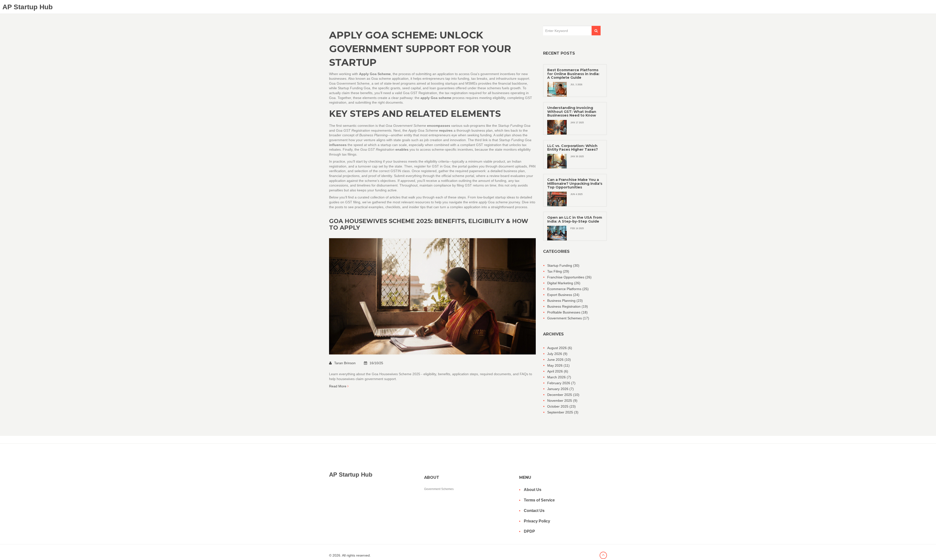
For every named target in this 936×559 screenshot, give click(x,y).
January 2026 (560, 389)
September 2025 (562, 412)
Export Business (563, 295)
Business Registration (567, 306)
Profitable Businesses (567, 312)
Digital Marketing (563, 283)
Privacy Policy (537, 521)
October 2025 (561, 406)
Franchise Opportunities (569, 277)
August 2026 (559, 348)
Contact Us (534, 511)
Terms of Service (539, 500)
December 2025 (563, 395)
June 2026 (559, 360)
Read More (338, 386)
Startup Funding (563, 265)
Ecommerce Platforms (568, 289)
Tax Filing (558, 271)
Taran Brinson (345, 363)
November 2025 (562, 400)
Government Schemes (568, 318)
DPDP (529, 531)
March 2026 (559, 377)
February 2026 (561, 383)
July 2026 (557, 354)
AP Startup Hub (27, 7)
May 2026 (558, 365)
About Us (532, 490)
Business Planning (565, 301)
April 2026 (557, 371)
